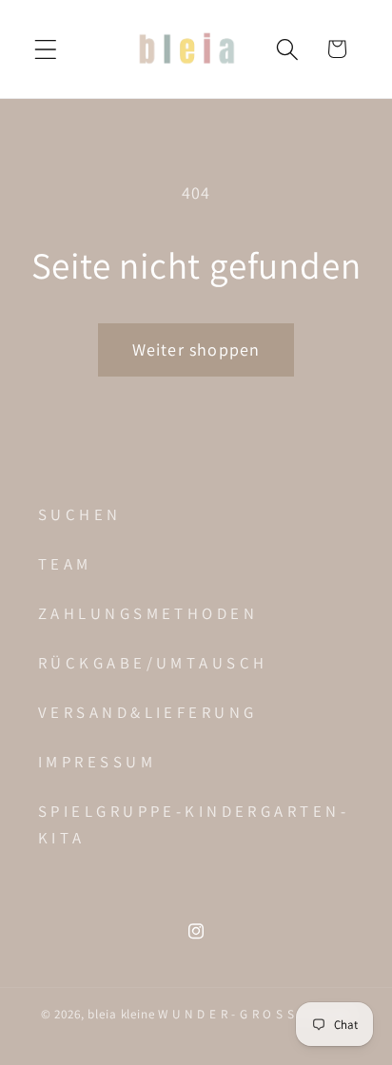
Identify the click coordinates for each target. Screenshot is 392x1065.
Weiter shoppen (196, 349)
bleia (104, 1014)
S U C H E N (78, 514)
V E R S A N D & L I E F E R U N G (146, 712)
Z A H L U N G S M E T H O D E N (146, 613)
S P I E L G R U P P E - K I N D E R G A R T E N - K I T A (191, 824)
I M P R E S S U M (95, 761)
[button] (46, 49)
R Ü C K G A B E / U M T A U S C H (151, 662)
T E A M (63, 563)
